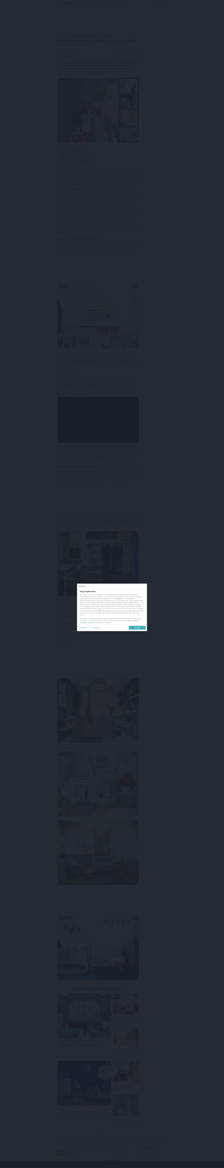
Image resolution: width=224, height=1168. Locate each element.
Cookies (90, 622)
